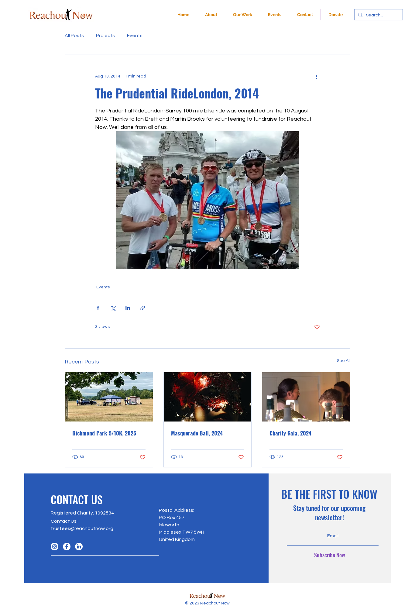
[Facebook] (66, 546)
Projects (105, 35)
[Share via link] (143, 308)
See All (343, 361)
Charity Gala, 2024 (290, 433)
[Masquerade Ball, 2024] (208, 397)
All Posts (74, 35)
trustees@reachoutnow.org (82, 528)
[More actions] (316, 76)
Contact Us (64, 521)
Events (134, 35)
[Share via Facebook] (98, 308)
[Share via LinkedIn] (128, 308)
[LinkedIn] (79, 546)
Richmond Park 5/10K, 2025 (104, 433)
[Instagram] (54, 546)
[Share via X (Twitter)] (113, 308)
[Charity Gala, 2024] (306, 397)
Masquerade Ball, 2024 (197, 433)
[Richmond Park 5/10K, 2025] (109, 397)
